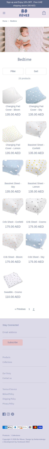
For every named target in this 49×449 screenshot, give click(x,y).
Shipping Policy (9, 399)
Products (6, 357)
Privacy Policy (8, 404)
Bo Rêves (21, 439)
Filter (13, 71)
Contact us (7, 378)
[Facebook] (4, 414)
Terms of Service (10, 389)
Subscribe (13, 342)
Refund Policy (8, 394)
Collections (7, 362)
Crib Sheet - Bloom (12, 257)
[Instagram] (8, 414)
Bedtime (13, 21)
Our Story (7, 373)
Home (5, 21)
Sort (36, 71)
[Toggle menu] (4, 13)
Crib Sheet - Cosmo (36, 222)
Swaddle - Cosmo (13, 292)
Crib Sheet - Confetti (13, 222)
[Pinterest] (12, 414)
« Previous (20, 309)
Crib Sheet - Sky (36, 257)
